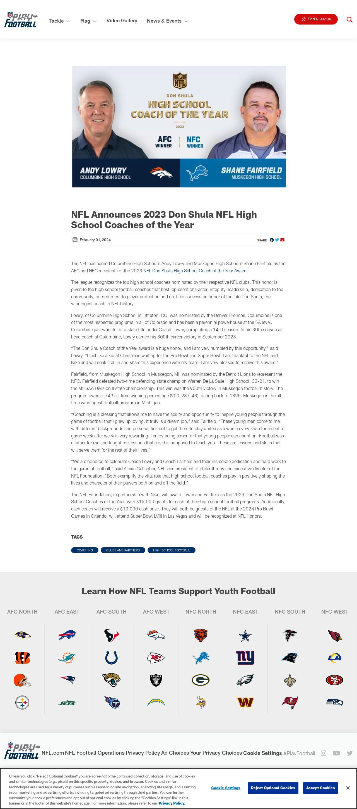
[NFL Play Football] (21, 19)
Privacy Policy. (172, 803)
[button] (349, 19)
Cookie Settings (262, 753)
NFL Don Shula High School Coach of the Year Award (195, 270)
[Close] (348, 788)
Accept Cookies (320, 788)
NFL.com (53, 752)
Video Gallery (122, 20)
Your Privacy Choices (216, 752)
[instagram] (323, 753)
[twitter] (350, 753)
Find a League (319, 19)
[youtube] (336, 753)
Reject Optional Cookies (273, 788)
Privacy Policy (143, 752)
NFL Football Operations (95, 752)
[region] (178, 788)
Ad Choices (175, 752)
